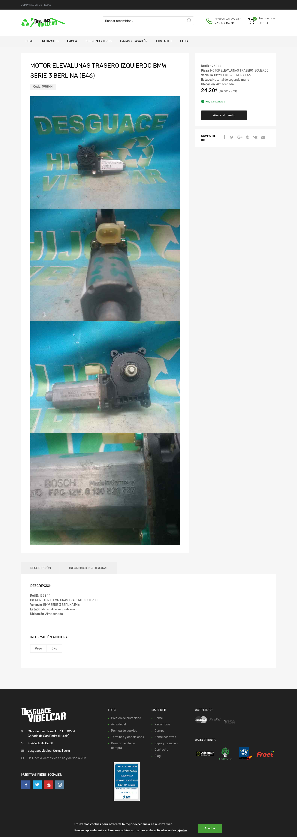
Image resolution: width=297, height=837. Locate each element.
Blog (184, 41)
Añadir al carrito (224, 115)
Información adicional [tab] (88, 568)
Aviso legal (118, 724)
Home (29, 41)
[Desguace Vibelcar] (39, 23)
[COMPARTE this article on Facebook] (223, 137)
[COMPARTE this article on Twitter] (231, 137)
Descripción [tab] (40, 568)
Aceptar (209, 828)
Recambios (50, 41)
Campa (72, 41)
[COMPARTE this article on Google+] (239, 137)
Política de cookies (124, 731)
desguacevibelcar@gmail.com (49, 751)
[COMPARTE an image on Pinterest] (247, 137)
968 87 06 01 (224, 23)
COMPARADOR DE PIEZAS (36, 4)
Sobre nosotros (99, 41)
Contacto (164, 41)
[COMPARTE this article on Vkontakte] (255, 137)
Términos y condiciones (127, 737)
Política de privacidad (126, 718)
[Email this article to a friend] (262, 137)
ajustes (182, 830)
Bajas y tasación (133, 41)
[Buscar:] (148, 21)
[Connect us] (25, 784)
